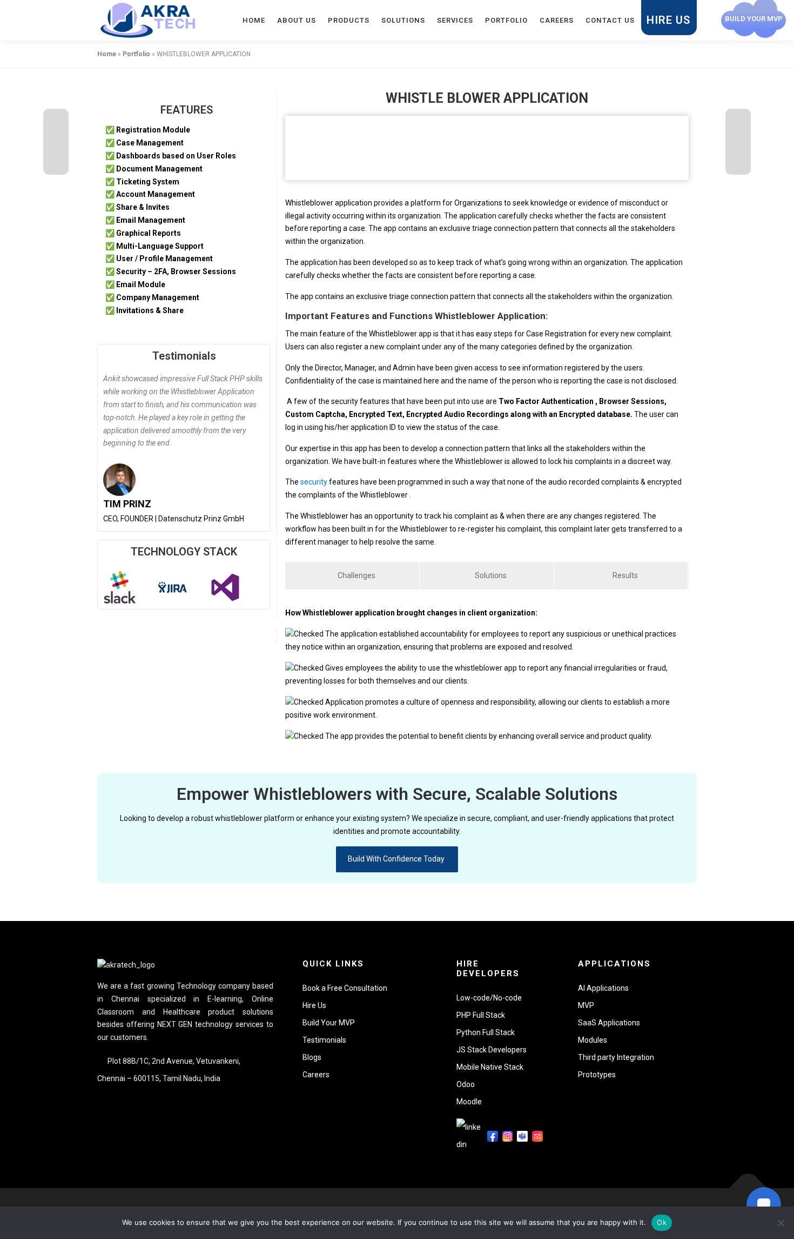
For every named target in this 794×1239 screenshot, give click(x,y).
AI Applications (603, 988)
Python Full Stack (485, 1032)
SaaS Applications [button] (609, 1022)
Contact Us (610, 20)
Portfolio (506, 20)
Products (348, 20)
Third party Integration (616, 1057)
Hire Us (668, 20)
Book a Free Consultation (344, 988)
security (313, 482)
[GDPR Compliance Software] (738, 142)
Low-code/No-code (489, 997)
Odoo (465, 1084)
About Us (296, 20)
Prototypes (597, 1074)
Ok (662, 1222)
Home (254, 20)
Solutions (403, 20)
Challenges (355, 575)
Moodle (469, 1101)
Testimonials (184, 355)
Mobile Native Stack (489, 1067)
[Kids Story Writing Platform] (56, 142)
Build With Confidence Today (397, 858)
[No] (780, 1222)
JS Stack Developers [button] (491, 1049)
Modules (592, 1040)
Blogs (311, 1057)
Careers (557, 20)
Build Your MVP (328, 1022)
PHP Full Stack (480, 1015)
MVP (586, 1005)
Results (624, 575)
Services (455, 20)
